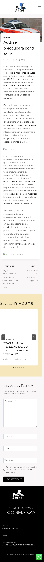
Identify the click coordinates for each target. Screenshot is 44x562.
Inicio (4, 525)
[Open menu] (40, 7)
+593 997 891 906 (9, 542)
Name (8, 436)
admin (8, 60)
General (7, 37)
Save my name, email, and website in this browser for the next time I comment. (21, 469)
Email (8, 448)
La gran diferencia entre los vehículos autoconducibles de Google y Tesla (10, 276)
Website (9, 460)
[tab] (13, 367)
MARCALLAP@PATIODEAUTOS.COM (18, 545)
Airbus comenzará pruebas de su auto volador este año (15, 347)
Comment (10, 401)
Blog (4, 535)
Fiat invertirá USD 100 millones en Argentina (32, 273)
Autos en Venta (10, 528)
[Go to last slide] (3, 337)
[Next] (34, 337)
